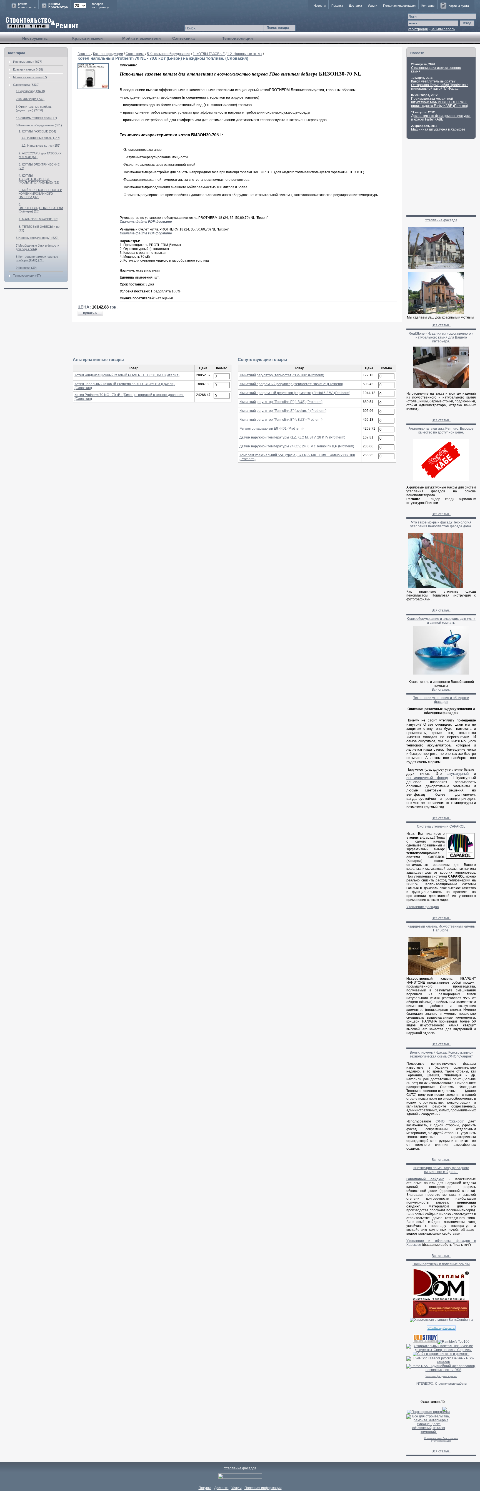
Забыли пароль (443, 29)
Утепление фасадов (441, 220)
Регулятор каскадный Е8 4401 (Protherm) (271, 428)
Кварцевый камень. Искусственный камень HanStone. (441, 928)
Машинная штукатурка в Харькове (438, 129)
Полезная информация (399, 5)
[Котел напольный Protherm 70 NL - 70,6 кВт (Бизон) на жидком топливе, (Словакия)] (93, 88)
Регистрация (418, 29)
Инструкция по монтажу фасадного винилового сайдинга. (441, 1170)
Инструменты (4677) (27, 61)
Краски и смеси (87, 38)
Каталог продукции (108, 54)
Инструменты (35, 38)
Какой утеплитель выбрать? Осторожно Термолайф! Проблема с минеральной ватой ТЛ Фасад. (439, 85)
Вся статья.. (441, 325)
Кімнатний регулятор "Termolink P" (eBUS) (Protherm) (280, 402)
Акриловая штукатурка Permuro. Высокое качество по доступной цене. (441, 430)
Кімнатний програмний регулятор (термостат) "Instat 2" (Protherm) (291, 384)
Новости (320, 5)
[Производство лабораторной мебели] (441, 1317)
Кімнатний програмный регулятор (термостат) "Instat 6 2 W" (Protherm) (294, 393)
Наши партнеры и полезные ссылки (441, 1264)
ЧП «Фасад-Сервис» (441, 1328)
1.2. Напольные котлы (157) (41, 145)
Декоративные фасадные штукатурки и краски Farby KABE (441, 117)
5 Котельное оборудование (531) (39, 125)
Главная (84, 54)
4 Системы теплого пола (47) (36, 117)
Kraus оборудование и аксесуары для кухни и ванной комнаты (441, 621)
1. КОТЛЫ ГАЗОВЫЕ (209, 54)
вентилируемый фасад (427, 778)
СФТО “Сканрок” (450, 1121)
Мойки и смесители (141, 38)
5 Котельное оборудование (168, 54)
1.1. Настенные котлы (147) (40, 137)
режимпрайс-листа (27, 5)
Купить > (90, 313)
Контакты (427, 5)
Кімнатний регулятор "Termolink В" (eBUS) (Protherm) (280, 420)
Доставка (355, 5)
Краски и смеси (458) (28, 69)
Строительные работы (451, 1383)
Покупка (337, 5)
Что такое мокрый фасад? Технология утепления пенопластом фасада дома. (441, 524)
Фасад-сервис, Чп (433, 1401)
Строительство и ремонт (42, 23)
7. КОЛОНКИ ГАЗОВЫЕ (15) (38, 218)
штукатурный (458, 773)
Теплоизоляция (237, 38)
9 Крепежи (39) (26, 267)
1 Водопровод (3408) (30, 91)
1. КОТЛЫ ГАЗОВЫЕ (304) (37, 131)
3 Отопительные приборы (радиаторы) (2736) (34, 108)
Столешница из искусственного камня (436, 69)
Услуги (372, 5)
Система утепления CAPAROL (441, 826)
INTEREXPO (424, 1383)
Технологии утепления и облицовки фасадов (441, 700)
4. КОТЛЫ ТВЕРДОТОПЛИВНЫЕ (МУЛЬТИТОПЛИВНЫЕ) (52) (39, 179)
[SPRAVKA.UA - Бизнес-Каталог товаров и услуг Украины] (427, 1408)
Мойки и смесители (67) (30, 77)
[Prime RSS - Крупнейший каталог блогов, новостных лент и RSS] (441, 1370)
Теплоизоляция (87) (27, 275)
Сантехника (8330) (26, 84)
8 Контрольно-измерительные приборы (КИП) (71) (37, 258)
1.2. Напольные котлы (244, 54)
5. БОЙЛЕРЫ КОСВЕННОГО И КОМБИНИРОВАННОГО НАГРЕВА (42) (40, 193)
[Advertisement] (237, 339)
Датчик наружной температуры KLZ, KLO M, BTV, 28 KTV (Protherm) (292, 437)
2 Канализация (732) (30, 99)
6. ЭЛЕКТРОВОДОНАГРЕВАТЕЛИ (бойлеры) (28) (41, 208)
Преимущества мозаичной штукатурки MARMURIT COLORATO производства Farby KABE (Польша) (439, 102)
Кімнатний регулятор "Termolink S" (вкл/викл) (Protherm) (282, 411)
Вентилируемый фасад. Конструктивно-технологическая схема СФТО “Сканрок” (441, 1054)
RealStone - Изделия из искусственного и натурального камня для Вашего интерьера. (441, 337)
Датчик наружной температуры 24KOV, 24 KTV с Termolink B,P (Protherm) (296, 446)
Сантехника (183, 38)
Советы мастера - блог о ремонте (441, 1438)
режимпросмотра (58, 5)
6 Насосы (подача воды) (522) (37, 237)
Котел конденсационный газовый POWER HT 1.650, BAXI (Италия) (126, 375)
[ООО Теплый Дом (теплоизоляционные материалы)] (441, 1299)
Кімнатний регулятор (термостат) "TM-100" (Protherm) (281, 375)
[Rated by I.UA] (240, 1478)
